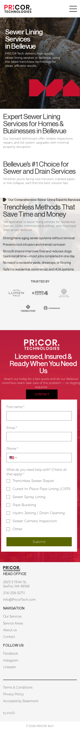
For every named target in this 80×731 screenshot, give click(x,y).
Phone (12, 449)
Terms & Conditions (17, 687)
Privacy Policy (13, 694)
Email (11, 428)
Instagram (10, 660)
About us (10, 630)
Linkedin (9, 667)
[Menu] (73, 9)
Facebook (10, 653)
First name (15, 407)
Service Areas (13, 623)
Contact (9, 637)
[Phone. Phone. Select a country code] (13, 457)
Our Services (12, 616)
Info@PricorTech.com (19, 600)
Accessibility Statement (20, 701)
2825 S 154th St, (15, 582)
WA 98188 (22, 586)
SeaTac (8, 586)
